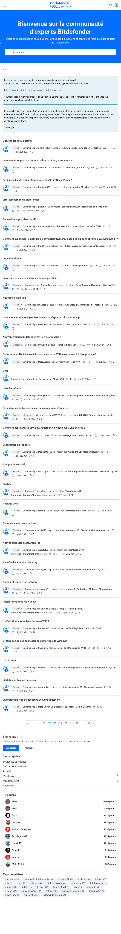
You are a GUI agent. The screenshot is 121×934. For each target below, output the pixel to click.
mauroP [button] (44, 589)
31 (71, 723)
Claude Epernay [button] (48, 285)
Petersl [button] (15, 850)
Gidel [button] (43, 304)
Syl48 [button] (43, 530)
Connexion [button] (11, 748)
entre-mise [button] (43, 687)
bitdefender (12, 879)
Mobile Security (91, 452)
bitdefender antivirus (54, 895)
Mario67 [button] (42, 667)
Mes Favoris (60, 776)
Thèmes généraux (79, 265)
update (26, 887)
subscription (31, 895)
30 (66, 723)
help (9, 883)
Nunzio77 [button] (16, 843)
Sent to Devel (61, 887)
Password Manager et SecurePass (99, 285)
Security (42, 887)
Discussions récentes (14, 766)
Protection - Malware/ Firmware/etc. (29, 495)
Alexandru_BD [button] (73, 167)
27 (49, 723)
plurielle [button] (42, 206)
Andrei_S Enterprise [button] (21, 829)
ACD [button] (40, 435)
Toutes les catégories (14, 761)
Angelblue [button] (43, 550)
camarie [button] (16, 822)
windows (11, 891)
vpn (21, 883)
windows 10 (65, 879)
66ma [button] (43, 491)
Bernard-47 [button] (43, 628)
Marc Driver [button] (44, 706)
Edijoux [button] (44, 608)
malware (84, 879)
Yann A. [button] (16, 857)
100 (88, 723)
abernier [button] (42, 167)
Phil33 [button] (41, 246)
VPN (83, 167)
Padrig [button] (41, 648)
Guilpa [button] (43, 344)
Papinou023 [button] (44, 187)
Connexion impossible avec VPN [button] (54, 226)
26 (44, 723)
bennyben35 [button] (44, 395)
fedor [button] (92, 226)
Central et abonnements (101, 415)
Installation (77, 883)
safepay (52, 891)
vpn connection (31, 891)
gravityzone (12, 895)
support (93, 887)
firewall (100, 879)
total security (98, 883)
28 (55, 723)
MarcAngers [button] (44, 362)
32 (77, 723)
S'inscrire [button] (30, 748)
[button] (6, 149)
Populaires (9, 785)
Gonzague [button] (43, 471)
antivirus (36, 883)
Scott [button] (14, 808)
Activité (7, 771)
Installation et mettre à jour (92, 148)
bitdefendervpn (56, 883)
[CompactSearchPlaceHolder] (111, 5)
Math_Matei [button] (18, 864)
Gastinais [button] (43, 324)
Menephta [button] (43, 452)
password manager (73, 891)
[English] (60, 5)
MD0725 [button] (56, 415)
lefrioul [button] (30, 379)
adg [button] (40, 148)
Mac (78, 887)
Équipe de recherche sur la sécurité (89, 246)
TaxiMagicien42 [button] (69, 148)
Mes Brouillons (60, 780)
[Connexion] (116, 5)
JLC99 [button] (41, 265)
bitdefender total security (39, 879)
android (10, 887)
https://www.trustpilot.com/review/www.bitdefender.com (32, 90)
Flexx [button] (78, 285)
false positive (96, 891)
